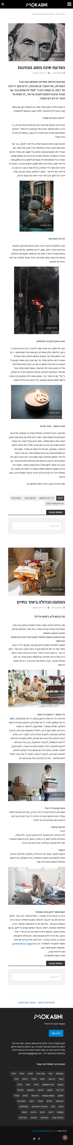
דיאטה (25, 1078)
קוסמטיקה (23, 1106)
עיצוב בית (21, 1101)
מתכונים (35, 1095)
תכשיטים (44, 1117)
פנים (53, 1106)
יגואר (28, 1084)
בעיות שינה (16, 498)
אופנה (30, 1073)
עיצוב (31, 1101)
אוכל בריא (41, 1073)
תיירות (33, 1112)
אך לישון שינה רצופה (54, 503)
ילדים (20, 1084)
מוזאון (49, 1090)
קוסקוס (60, 1112)
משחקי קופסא (48, 1095)
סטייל (16, 1095)
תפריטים (23, 1117)
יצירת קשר (56, 1033)
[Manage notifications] (65, 1137)
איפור (22, 1073)
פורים (61, 1106)
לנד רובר (59, 1090)
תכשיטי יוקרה (57, 1117)
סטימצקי (59, 1101)
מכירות (20, 1090)
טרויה (36, 1084)
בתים (42, 1078)
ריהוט (51, 1112)
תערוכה (34, 1117)
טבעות (60, 1084)
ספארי (40, 1101)
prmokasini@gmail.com (30, 1053)
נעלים (25, 1095)
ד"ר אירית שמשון (40, 72)
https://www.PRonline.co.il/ (44, 1130)
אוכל (50, 1073)
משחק (60, 1095)
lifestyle (59, 1073)
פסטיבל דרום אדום (39, 1106)
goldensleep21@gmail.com (26, 943)
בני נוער (51, 1078)
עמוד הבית (60, 14)
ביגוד (14, 1073)
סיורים (49, 1101)
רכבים (42, 1112)
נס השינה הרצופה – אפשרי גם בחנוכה (36, 1002)
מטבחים (30, 1090)
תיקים (24, 1112)
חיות (16, 1078)
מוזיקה (40, 1090)
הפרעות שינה (30, 498)
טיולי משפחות (48, 1084)
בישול (61, 1078)
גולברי (34, 1078)
